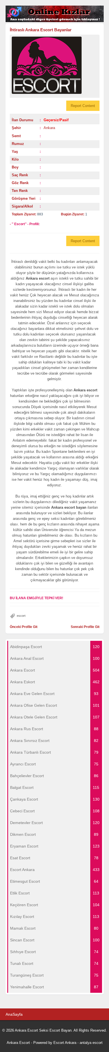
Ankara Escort (18, 1043)
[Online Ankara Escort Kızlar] (55, 21)
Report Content (83, 106)
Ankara (49, 128)
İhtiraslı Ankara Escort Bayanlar (41, 29)
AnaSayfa (14, 1014)
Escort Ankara (64, 1043)
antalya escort (91, 1043)
